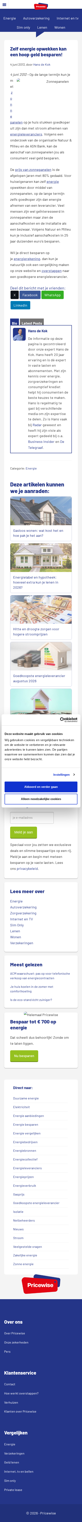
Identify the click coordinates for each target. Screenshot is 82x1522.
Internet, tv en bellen (18, 1471)
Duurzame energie (26, 1098)
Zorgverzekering (23, 913)
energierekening (27, 258)
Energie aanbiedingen (28, 1116)
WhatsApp (52, 295)
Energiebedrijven (25, 1142)
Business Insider (41, 441)
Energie (9, 18)
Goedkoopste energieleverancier (36, 1203)
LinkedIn (20, 305)
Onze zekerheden (16, 1342)
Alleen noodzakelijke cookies (41, 799)
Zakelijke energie (25, 1255)
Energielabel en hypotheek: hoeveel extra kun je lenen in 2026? (35, 582)
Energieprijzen (23, 1177)
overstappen (52, 270)
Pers (7, 1351)
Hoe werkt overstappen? (21, 1393)
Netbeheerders (24, 1220)
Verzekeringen (21, 943)
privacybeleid (27, 868)
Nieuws (18, 1229)
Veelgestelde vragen (27, 1246)
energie (53, 181)
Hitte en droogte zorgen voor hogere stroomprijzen (36, 631)
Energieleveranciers (27, 1168)
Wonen (59, 27)
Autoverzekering (36, 18)
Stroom (18, 1238)
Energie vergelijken (27, 1133)
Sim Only (17, 925)
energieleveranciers (26, 134)
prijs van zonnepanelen (33, 169)
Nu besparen (24, 1055)
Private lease (13, 1490)
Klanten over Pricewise (20, 1411)
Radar (37, 425)
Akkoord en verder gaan (41, 786)
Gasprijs (18, 1194)
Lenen (42, 27)
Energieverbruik (24, 1185)
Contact (9, 1384)
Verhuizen (11, 1402)
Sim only (23, 27)
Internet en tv (68, 18)
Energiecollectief (25, 1159)
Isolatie (18, 1211)
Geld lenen (11, 1462)
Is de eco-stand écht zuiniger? (31, 1000)
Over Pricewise (14, 1333)
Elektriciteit (21, 1107)
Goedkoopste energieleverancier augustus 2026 (39, 678)
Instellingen (61, 774)
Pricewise (48, 1513)
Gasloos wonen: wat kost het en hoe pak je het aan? (38, 533)
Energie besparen (25, 1124)
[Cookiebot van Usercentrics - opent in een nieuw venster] (60, 719)
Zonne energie (23, 1264)
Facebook (30, 295)
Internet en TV (21, 919)
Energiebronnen (24, 1150)
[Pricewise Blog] (41, 8)
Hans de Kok (38, 331)
